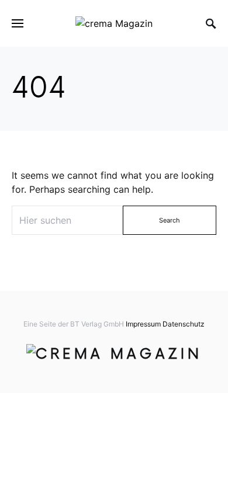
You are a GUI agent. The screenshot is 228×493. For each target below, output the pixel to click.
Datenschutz (184, 324)
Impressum (143, 324)
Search (169, 220)
